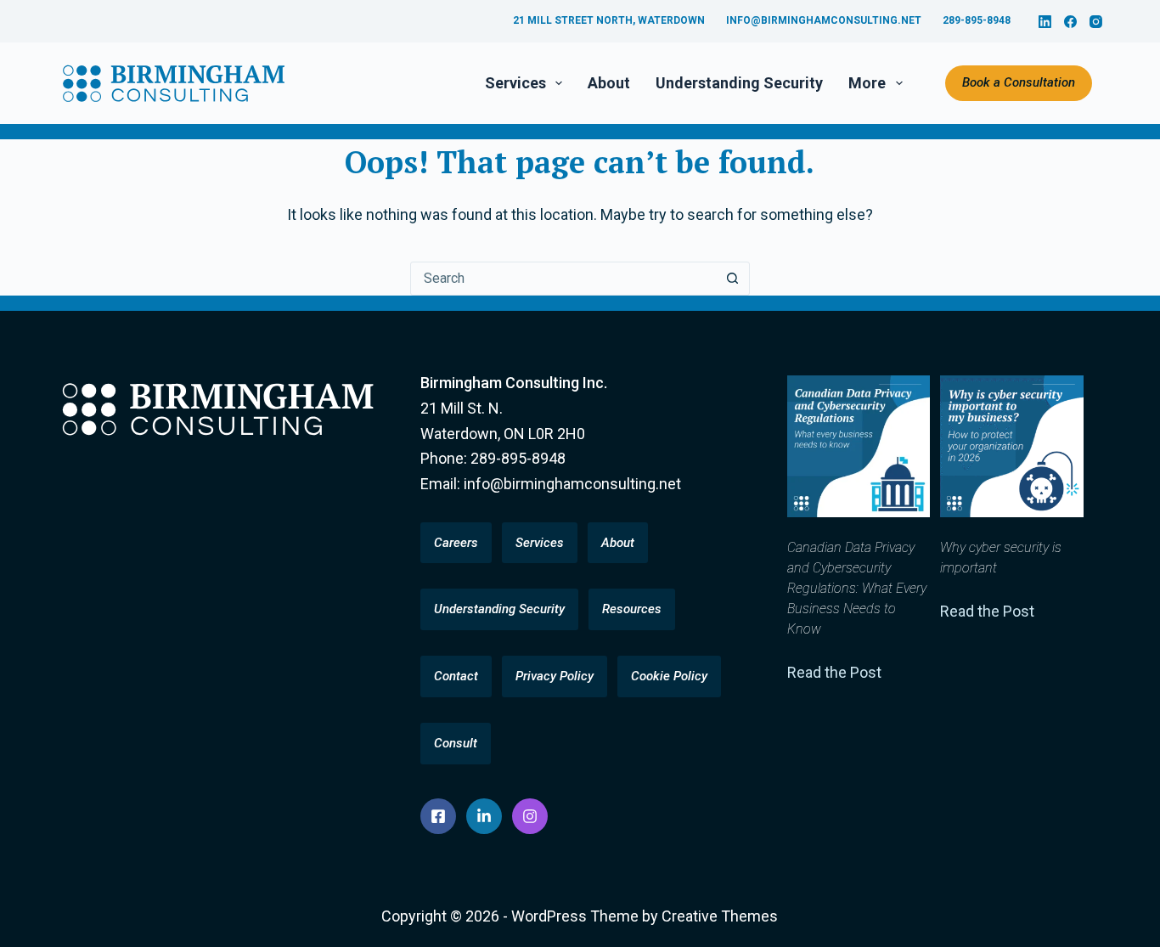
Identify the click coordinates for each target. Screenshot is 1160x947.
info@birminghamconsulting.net (823, 20)
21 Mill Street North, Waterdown (609, 20)
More (867, 83)
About (609, 83)
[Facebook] (1070, 21)
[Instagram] (1096, 21)
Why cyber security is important (1000, 557)
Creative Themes (720, 916)
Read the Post (834, 672)
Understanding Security (739, 83)
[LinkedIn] (1045, 21)
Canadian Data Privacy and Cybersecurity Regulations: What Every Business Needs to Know (856, 588)
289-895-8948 (977, 20)
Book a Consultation (1018, 82)
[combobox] (564, 279)
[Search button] (733, 278)
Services (515, 83)
